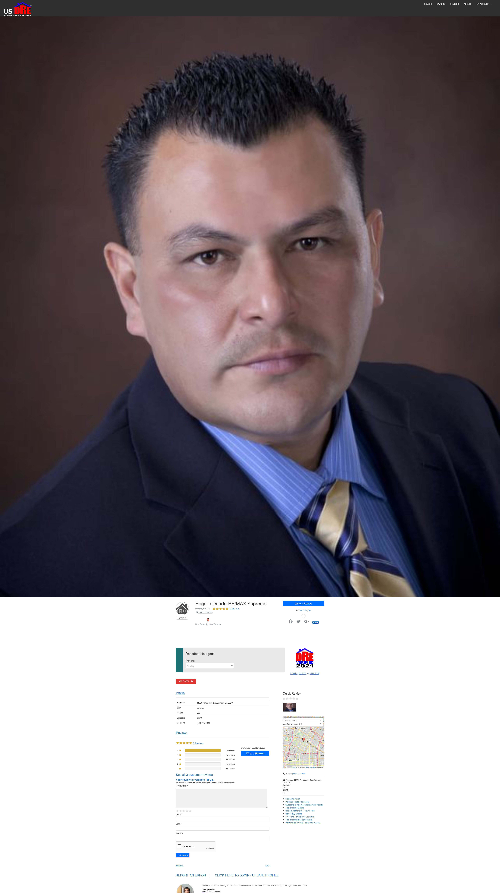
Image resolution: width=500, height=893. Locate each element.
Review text (182, 785)
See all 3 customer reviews (194, 774)
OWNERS (441, 4)
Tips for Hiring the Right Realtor (298, 819)
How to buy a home (293, 813)
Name (179, 814)
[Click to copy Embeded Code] (315, 622)
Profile (180, 692)
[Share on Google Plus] (306, 622)
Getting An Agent (292, 798)
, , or (304, 673)
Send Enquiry (305, 610)
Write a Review (303, 603)
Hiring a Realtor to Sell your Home (299, 810)
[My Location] (301, 724)
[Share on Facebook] (290, 622)
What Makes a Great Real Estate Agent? (302, 822)
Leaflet (294, 767)
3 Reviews (234, 608)
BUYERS (428, 4)
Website (179, 833)
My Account (483, 4)
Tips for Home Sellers (294, 807)
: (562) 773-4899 (205, 612)
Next (267, 865)
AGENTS (467, 4)
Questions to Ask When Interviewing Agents (304, 804)
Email (179, 823)
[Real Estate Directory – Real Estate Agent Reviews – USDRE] (18, 8)
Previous (179, 865)
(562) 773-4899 (298, 773)
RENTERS (454, 4)
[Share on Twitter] (298, 622)
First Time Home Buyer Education (299, 816)
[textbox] (210, 666)
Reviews (182, 732)
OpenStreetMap (311, 767)
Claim (183, 617)
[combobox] (210, 665)
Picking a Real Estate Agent (297, 801)
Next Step (185, 681)
